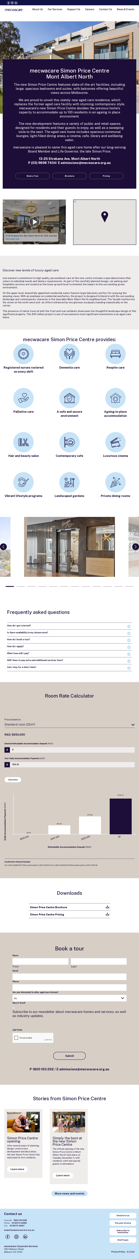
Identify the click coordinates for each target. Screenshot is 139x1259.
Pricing (106, 176)
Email (15, 970)
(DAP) (24, 758)
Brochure (69, 176)
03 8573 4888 (15, 1223)
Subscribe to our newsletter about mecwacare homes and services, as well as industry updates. (69, 1014)
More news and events (69, 1193)
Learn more (17, 1169)
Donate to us (123, 1215)
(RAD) (28, 743)
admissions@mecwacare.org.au (86, 163)
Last (74, 966)
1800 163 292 (43, 1069)
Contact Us (105, 9)
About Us (37, 9)
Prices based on (12, 719)
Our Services (55, 9)
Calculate (13, 780)
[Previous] (3, 546)
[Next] (135, 546)
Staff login (122, 1240)
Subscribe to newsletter (122, 1231)
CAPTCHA (17, 1030)
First (16, 966)
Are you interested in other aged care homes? (35, 992)
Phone (15, 981)
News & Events (125, 9)
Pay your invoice (123, 1223)
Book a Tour (33, 176)
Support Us (73, 9)
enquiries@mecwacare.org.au (19, 1230)
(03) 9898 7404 (43, 163)
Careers (89, 9)
